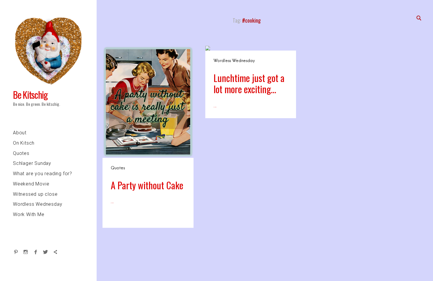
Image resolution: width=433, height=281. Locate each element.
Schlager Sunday (32, 163)
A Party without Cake (147, 185)
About (20, 133)
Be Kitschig (30, 94)
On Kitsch (23, 143)
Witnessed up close (35, 194)
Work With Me (28, 214)
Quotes (21, 153)
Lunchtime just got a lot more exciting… (249, 83)
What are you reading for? (42, 173)
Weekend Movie (31, 184)
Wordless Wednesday (37, 204)
